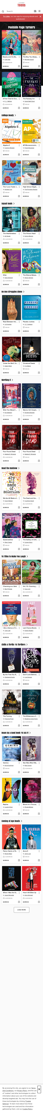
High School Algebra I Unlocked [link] (30, 187)
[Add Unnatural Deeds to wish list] (39, 373)
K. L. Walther (8, 101)
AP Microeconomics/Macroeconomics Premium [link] (30, 145)
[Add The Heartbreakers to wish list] (19, 243)
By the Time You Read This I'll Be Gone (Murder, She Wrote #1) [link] (10, 675)
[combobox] (17, 11)
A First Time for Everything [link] (10, 99)
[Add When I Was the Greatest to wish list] (19, 902)
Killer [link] (5, 275)
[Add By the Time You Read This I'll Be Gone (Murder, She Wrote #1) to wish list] (19, 684)
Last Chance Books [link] (30, 628)
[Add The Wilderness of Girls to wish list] (39, 725)
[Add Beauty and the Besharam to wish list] (19, 66)
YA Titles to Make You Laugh (14, 556)
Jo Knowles (8, 324)
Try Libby (6, 16)
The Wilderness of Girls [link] (30, 716)
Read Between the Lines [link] (10, 322)
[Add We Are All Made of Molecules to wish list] (19, 507)
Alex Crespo (8, 542)
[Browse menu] (39, 11)
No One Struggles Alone (12, 291)
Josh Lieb (7, 630)
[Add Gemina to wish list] (19, 772)
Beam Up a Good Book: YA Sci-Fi (15, 732)
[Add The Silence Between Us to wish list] (39, 284)
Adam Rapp (8, 366)
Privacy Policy (22, 1091)
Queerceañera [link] (8, 540)
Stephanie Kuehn (10, 677)
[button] (19, 57)
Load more (21, 910)
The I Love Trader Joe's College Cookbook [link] (10, 187)
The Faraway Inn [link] (29, 99)
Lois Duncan (28, 677)
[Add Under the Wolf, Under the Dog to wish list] (19, 373)
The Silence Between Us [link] (30, 275)
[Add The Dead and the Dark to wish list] (39, 507)
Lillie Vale (7, 59)
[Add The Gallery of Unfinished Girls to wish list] (39, 549)
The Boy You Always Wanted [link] (30, 57)
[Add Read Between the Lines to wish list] (19, 331)
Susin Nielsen (9, 501)
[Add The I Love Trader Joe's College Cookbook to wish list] (19, 196)
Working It (6, 380)
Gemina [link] (5, 763)
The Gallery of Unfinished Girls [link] (30, 540)
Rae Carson (28, 765)
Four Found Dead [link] (9, 452)
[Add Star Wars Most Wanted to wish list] (39, 772)
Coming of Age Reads (11, 821)
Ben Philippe (8, 589)
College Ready (8, 115)
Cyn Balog (28, 366)
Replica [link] (5, 804)
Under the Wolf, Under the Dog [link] (10, 363)
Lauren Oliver (9, 807)
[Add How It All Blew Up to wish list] (39, 902)
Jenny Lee (28, 854)
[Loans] (35, 11)
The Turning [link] (7, 716)
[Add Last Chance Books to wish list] (39, 637)
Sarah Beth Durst (30, 101)
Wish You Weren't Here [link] (10, 410)
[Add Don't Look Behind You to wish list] (39, 684)
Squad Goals (7, 203)
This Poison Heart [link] (29, 234)
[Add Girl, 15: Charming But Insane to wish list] (39, 596)
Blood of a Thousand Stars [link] (30, 804)
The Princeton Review (31, 189)
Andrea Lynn (8, 189)
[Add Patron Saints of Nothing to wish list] (19, 860)
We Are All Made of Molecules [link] (10, 498)
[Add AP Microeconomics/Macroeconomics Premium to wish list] (39, 154)
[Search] (3, 11)
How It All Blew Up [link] (29, 893)
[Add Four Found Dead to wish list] (19, 461)
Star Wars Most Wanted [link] (30, 763)
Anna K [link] (25, 851)
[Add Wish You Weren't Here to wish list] (19, 419)
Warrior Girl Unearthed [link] (30, 410)
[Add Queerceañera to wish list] (19, 549)
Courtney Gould (29, 501)
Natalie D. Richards (10, 454)
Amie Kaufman (9, 765)
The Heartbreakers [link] (9, 234)
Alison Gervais (29, 278)
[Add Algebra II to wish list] (19, 154)
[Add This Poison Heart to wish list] (39, 243)
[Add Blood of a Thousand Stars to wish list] (39, 814)
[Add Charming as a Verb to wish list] (19, 596)
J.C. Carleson (28, 324)
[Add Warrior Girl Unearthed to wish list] (39, 419)
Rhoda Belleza (29, 807)
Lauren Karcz (28, 542)
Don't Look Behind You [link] (30, 675)
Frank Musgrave (29, 148)
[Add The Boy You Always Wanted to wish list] (39, 66)
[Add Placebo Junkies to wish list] (39, 331)
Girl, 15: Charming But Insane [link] (30, 586)
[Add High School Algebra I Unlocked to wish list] (39, 196)
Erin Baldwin (8, 412)
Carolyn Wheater (10, 148)
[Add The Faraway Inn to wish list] (39, 108)
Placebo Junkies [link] (28, 322)
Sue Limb (27, 589)
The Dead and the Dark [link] (30, 498)
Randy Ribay (8, 854)
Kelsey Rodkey (29, 630)
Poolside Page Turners (21, 27)
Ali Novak (7, 236)
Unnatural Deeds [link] (29, 363)
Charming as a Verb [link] (10, 586)
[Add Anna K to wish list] (39, 860)
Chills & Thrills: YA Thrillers (14, 644)
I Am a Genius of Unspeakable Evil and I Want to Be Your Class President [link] (10, 628)
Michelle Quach (29, 59)
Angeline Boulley (30, 412)
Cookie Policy (27, 1109)
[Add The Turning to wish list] (19, 725)
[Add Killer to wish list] (19, 284)
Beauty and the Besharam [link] (10, 57)
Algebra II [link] (6, 145)
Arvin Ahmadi (29, 895)
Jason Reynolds (9, 895)
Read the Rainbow (10, 468)
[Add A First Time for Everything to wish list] (19, 108)
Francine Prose (9, 719)
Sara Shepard (9, 278)
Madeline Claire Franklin (32, 719)
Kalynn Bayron (29, 236)
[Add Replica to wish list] (19, 814)
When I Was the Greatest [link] (10, 893)
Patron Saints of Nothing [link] (10, 851)
